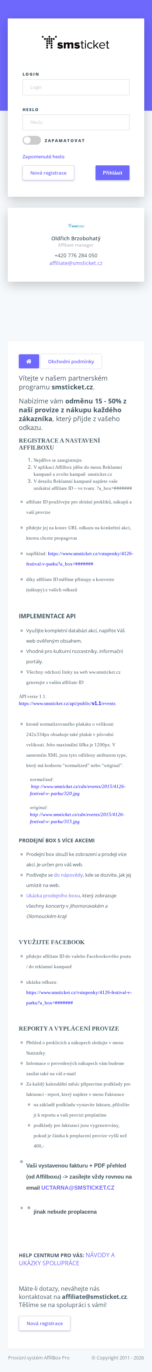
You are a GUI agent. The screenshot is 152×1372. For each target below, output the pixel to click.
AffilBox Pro (57, 1357)
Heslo (31, 109)
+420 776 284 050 (76, 255)
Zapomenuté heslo (44, 156)
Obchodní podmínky (71, 361)
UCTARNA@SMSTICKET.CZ (77, 1187)
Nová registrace (48, 172)
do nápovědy (68, 874)
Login (31, 74)
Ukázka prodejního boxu (53, 895)
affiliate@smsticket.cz (76, 263)
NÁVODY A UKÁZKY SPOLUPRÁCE (67, 1259)
